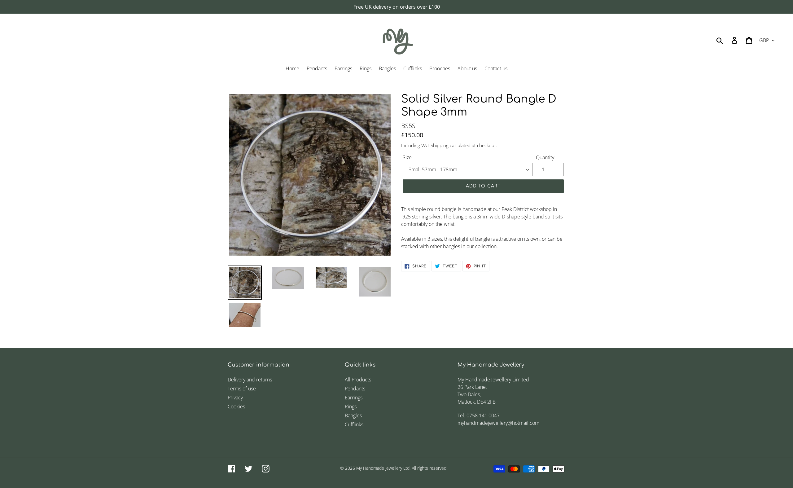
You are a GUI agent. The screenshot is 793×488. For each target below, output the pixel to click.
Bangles (353, 415)
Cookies (236, 406)
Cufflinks (354, 424)
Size (407, 157)
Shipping (440, 145)
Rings (351, 406)
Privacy (235, 397)
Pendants (355, 388)
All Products (358, 379)
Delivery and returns (250, 379)
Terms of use (242, 388)
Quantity (545, 157)
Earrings (353, 397)
